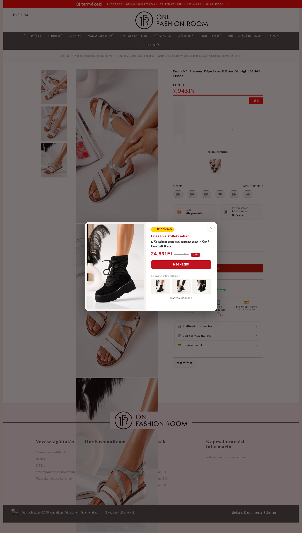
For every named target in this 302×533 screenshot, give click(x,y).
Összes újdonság (181, 298)
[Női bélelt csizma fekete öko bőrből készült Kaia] (160, 286)
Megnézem (181, 264)
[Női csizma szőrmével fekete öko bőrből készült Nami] (181, 286)
